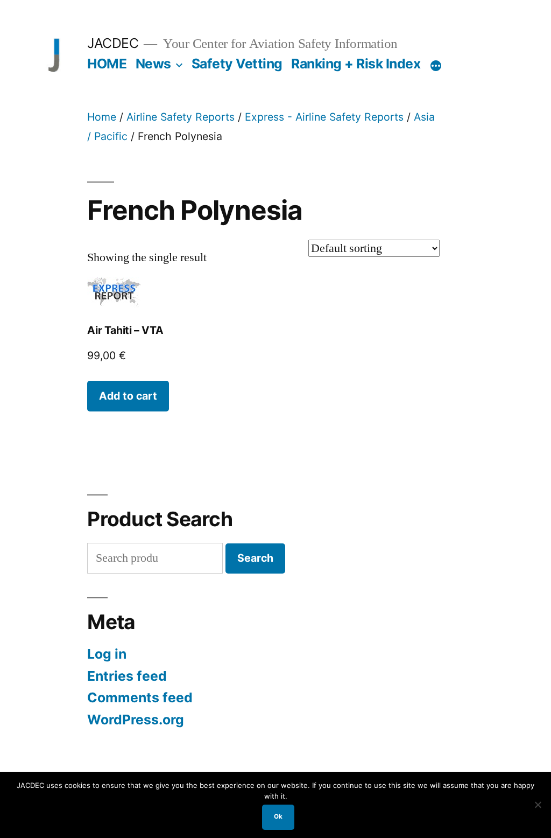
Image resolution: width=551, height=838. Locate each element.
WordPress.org (135, 719)
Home (101, 116)
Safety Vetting (237, 63)
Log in (106, 654)
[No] (537, 804)
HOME (106, 63)
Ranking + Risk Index (355, 63)
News (153, 63)
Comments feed (140, 697)
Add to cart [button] (128, 395)
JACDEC (112, 43)
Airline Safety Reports (180, 116)
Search (255, 557)
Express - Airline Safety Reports (324, 116)
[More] (435, 65)
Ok (278, 816)
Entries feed (127, 676)
